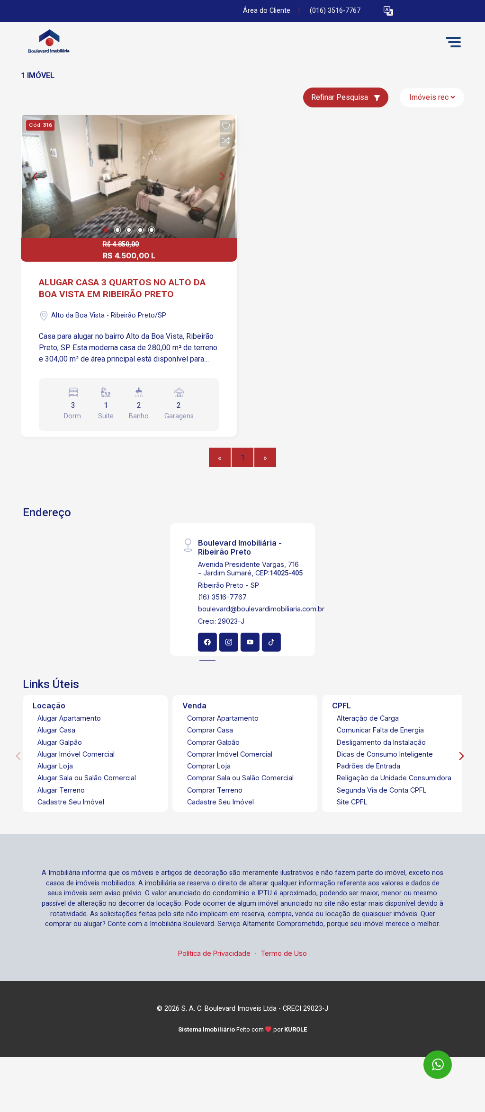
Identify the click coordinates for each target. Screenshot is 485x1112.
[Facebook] (207, 642)
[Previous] (36, 176)
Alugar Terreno (61, 790)
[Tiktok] (271, 642)
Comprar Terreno (214, 790)
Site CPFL (352, 802)
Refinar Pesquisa (340, 97)
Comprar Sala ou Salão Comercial (240, 778)
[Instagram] (228, 642)
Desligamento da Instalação (381, 742)
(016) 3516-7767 (335, 11)
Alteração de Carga (368, 718)
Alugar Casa (56, 730)
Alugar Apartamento (69, 718)
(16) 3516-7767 (222, 597)
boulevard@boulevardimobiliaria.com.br (261, 609)
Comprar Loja (209, 766)
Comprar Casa (210, 730)
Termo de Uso (283, 953)
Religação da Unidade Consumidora (394, 778)
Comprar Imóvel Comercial (229, 754)
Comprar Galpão (213, 742)
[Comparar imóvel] (226, 140)
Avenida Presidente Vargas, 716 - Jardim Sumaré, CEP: (250, 568)
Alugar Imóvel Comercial (76, 754)
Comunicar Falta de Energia (380, 730)
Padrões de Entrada (368, 766)
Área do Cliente (266, 11)
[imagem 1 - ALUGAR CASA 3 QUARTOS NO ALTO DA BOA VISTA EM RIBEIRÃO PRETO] (129, 176)
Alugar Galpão (59, 742)
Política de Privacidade (214, 953)
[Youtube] (250, 642)
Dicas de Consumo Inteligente (385, 754)
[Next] (221, 176)
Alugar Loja (55, 766)
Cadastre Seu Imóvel (70, 802)
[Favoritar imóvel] (226, 126)
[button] (388, 11)
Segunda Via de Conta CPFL (382, 790)
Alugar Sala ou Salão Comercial (86, 778)
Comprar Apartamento (223, 718)
